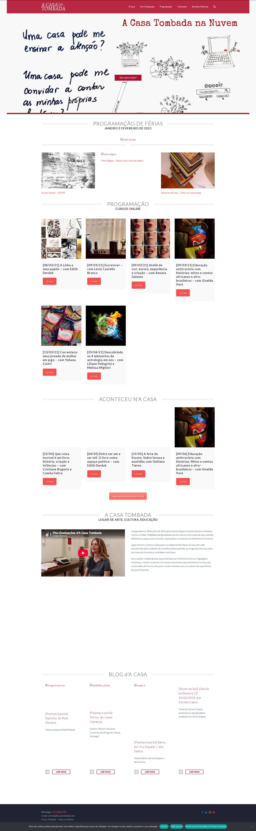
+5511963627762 (59, 812)
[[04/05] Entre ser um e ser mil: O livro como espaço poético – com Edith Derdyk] (106, 427)
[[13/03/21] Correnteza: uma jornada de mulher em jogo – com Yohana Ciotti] (61, 326)
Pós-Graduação (147, 6)
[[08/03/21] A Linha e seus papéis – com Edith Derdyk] (61, 239)
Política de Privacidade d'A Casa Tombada (206, 826)
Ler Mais (61, 772)
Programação (166, 6)
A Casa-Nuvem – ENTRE (53, 192)
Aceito (164, 826)
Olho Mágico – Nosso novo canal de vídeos (122, 160)
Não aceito (177, 826)
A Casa (132, 6)
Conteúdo (182, 6)
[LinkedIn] (206, 812)
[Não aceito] (252, 826)
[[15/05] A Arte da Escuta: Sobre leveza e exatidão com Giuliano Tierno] (150, 427)
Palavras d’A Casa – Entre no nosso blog (181, 192)
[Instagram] (210, 812)
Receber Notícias (200, 6)
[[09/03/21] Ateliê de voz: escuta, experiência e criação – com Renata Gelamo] (150, 239)
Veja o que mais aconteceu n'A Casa (128, 496)
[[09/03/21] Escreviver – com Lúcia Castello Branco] (106, 239)
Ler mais (49, 281)
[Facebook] (202, 812)
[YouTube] (214, 812)
